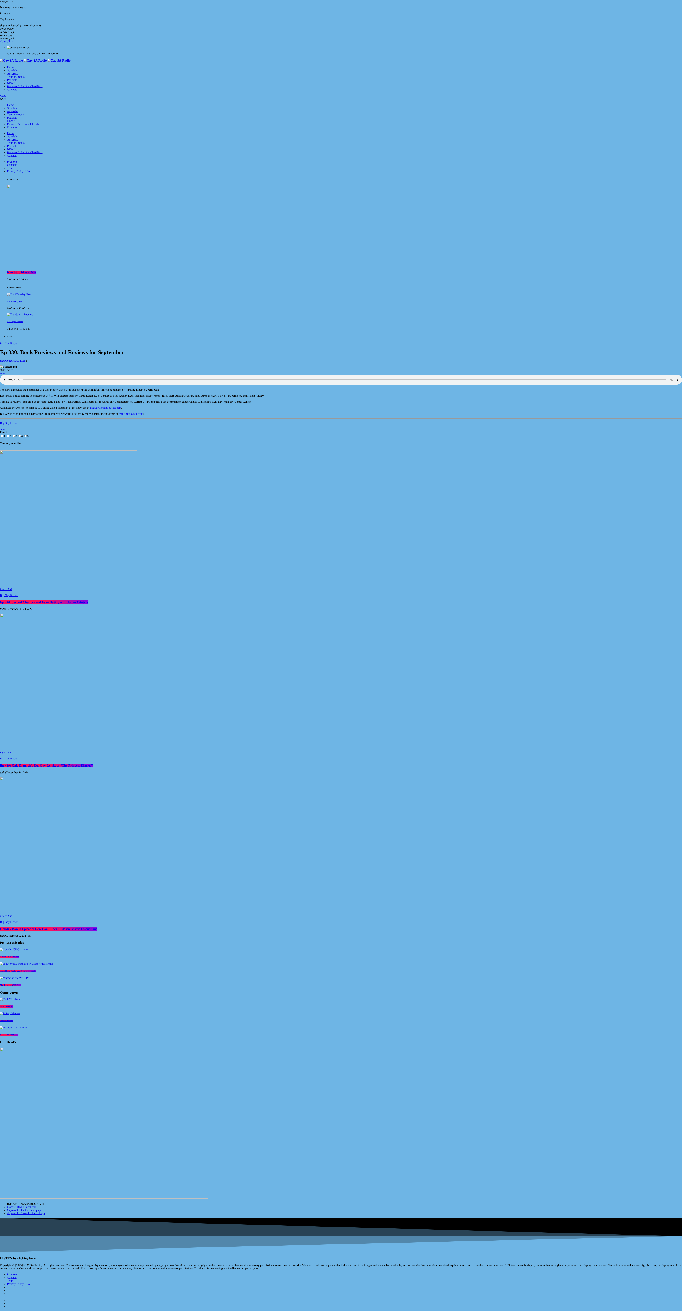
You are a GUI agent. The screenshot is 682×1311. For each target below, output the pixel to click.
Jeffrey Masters (6, 1021)
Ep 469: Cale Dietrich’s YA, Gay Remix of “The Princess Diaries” (46, 765)
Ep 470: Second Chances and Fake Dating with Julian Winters (44, 602)
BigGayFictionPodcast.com (105, 407)
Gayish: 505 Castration (9, 957)
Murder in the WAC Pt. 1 (10, 985)
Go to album (7, 41)
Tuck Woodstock (6, 1006)
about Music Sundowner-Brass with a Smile (18, 971)
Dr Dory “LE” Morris (9, 1035)
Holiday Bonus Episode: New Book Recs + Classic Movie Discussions (48, 929)
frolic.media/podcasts (131, 413)
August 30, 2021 (13, 360)
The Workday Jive (14, 301)
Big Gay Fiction (9, 343)
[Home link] (35, 60)
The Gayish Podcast (15, 322)
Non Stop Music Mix (21, 272)
